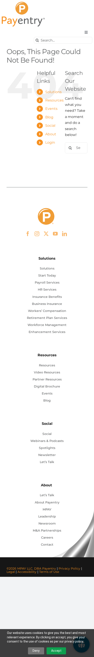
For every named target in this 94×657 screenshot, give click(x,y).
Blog (49, 117)
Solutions (53, 92)
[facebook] (27, 233)
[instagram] (37, 233)
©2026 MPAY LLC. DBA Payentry (31, 568)
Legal (11, 572)
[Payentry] (23, 3)
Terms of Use (49, 572)
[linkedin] (64, 233)
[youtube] (55, 233)
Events (51, 109)
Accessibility (27, 572)
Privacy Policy (69, 568)
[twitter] (46, 233)
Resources (54, 100)
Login (50, 142)
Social (50, 125)
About (50, 134)
